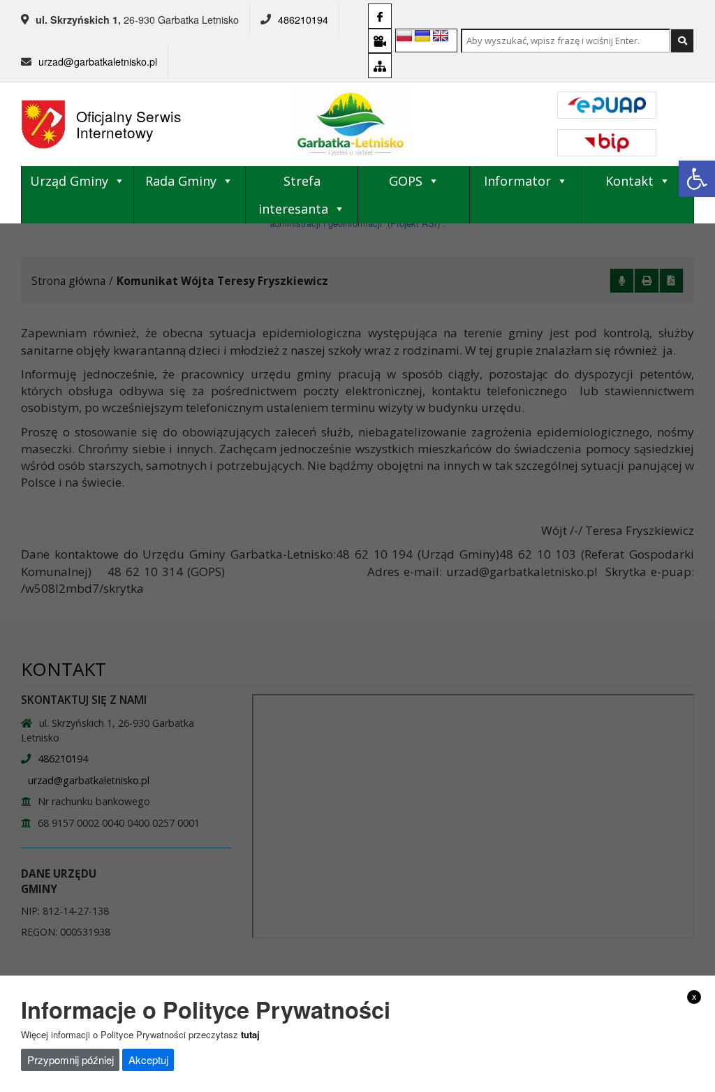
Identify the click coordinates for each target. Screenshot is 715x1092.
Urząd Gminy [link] (69, 180)
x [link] (694, 996)
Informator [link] (517, 180)
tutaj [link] (250, 1034)
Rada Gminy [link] (180, 180)
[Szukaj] (682, 41)
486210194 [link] (303, 20)
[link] (697, 179)
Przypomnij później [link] (70, 1059)
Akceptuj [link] (148, 1059)
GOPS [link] (405, 180)
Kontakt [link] (629, 180)
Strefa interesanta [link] (293, 194)
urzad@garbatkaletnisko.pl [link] (97, 61)
